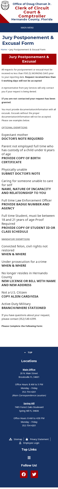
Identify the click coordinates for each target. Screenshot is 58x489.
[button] (27, 28)
